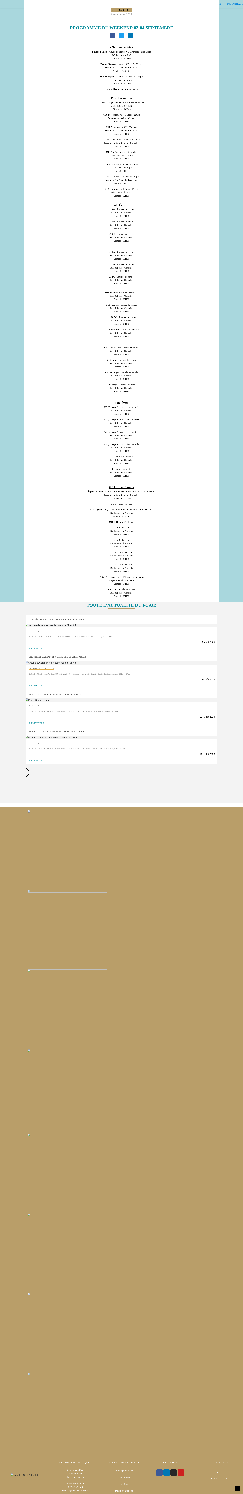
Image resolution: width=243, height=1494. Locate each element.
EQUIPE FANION (36, 668)
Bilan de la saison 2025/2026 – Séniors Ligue (55, 694)
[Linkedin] (130, 35)
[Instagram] (173, 1472)
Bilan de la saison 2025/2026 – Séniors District (56, 731)
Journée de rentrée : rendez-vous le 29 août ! (57, 620)
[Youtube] (181, 1472)
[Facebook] (112, 35)
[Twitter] (121, 35)
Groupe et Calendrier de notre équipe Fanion (57, 657)
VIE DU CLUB (34, 631)
